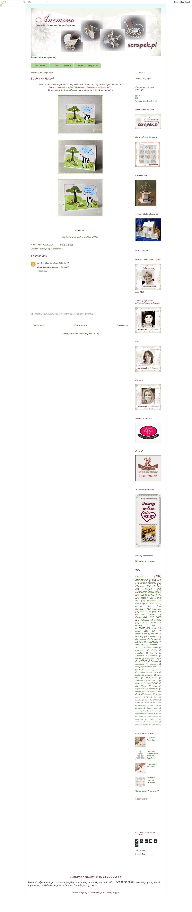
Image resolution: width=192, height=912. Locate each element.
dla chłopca (140, 686)
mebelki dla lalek (153, 716)
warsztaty (139, 653)
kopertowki (139, 689)
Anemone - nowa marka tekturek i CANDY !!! (152, 754)
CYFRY (146, 697)
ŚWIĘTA (157, 659)
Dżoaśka (138, 700)
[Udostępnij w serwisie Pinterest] (71, 245)
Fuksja (138, 617)
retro (159, 692)
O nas (55, 66)
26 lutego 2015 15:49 (59, 263)
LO (157, 681)
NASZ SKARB (148, 614)
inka (155, 686)
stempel (156, 724)
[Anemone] (136, 98)
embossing (139, 664)
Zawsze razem (152, 708)
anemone (141, 580)
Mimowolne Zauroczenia (148, 592)
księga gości (140, 692)
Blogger (115, 892)
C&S (136, 697)
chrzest (138, 625)
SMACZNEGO (152, 683)
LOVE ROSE (155, 617)
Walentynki (142, 705)
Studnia (158, 670)
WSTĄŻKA (152, 603)
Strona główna (40, 66)
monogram (139, 719)
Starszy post (122, 325)
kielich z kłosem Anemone (144, 713)
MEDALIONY (141, 633)
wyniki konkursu (145, 694)
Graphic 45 (156, 639)
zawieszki (139, 681)
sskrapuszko (151, 678)
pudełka (157, 620)
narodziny (153, 719)
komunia (154, 633)
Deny (156, 697)
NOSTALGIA (145, 612)
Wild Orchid (154, 705)
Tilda (159, 702)
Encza (147, 700)
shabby (154, 650)
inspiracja (154, 664)
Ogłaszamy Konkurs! (152, 765)
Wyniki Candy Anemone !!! (147, 791)
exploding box (140, 711)
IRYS (158, 595)
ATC (149, 681)
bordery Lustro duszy (148, 672)
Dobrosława (140, 639)
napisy (148, 659)
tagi (153, 625)
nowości (139, 603)
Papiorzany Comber (142, 702)
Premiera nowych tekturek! (151, 779)
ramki (137, 631)
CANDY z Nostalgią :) (152, 739)
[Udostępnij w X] (66, 245)
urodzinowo (58, 249)
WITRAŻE (139, 645)
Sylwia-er (145, 595)
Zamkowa (138, 708)
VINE (159, 612)
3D (153, 631)
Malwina (138, 683)
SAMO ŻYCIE (145, 670)
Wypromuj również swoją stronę (146, 101)
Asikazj (157, 586)
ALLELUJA (140, 628)
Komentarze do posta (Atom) (86, 333)
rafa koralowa (152, 722)
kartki (139, 576)
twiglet (49, 249)
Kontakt (67, 66)
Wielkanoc (144, 620)
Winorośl (153, 645)
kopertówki (153, 689)
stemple (138, 667)
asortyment (139, 650)
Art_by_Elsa (43, 263)
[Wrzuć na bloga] (63, 245)
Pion (153, 702)
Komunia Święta (151, 647)
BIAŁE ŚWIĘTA (148, 583)
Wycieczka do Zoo (114, 84)
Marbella (148, 667)
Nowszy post (38, 325)
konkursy (139, 636)
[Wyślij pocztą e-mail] (61, 245)
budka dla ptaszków (144, 675)
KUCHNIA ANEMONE (148, 642)
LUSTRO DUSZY (148, 623)
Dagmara (154, 661)
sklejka (137, 724)
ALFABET (143, 661)
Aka (157, 694)
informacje (156, 609)
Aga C (153, 653)
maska (140, 716)
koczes (138, 659)
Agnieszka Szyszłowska (146, 656)
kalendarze (154, 711)
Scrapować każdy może (87, 66)
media (153, 628)
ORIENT (156, 700)
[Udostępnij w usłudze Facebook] (69, 245)
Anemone (138, 95)
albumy (138, 606)
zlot (136, 647)
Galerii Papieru (70, 90)
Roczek (42, 249)
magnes (158, 713)
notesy (144, 598)
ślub (159, 580)
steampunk (147, 724)
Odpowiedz (42, 271)
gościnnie (151, 600)
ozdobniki (138, 722)
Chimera (139, 586)
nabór (152, 692)
